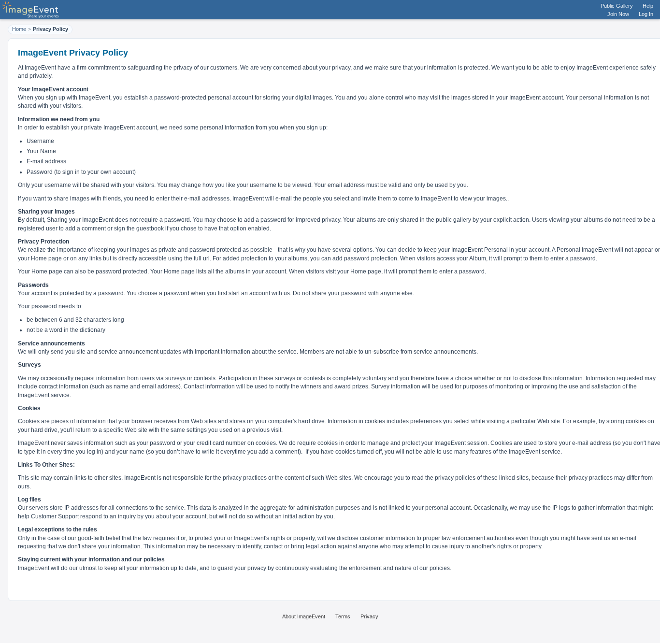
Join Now (618, 14)
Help (648, 6)
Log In (646, 14)
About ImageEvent (303, 616)
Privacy (369, 616)
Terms (342, 616)
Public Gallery (617, 6)
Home (19, 29)
